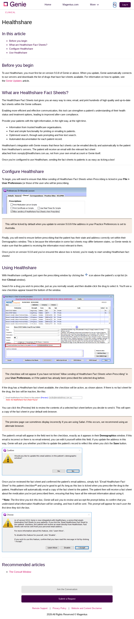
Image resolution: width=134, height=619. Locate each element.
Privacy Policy (59, 608)
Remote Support (40, 608)
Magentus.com (71, 4)
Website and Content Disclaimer (86, 608)
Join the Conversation (67, 589)
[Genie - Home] (14, 5)
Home (48, 4)
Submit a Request (67, 599)
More (93, 4)
